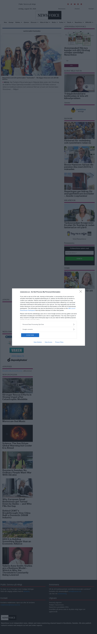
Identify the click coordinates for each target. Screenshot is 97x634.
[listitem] (48, 324)
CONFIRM (30, 335)
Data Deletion (38, 342)
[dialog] (48, 317)
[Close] (81, 292)
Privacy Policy (59, 342)
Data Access (48, 342)
